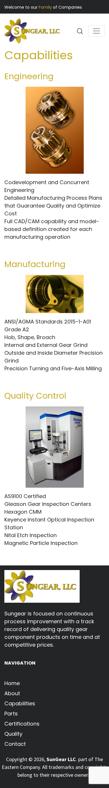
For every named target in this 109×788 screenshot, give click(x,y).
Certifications (22, 723)
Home (12, 683)
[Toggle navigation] (96, 31)
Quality (13, 733)
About (12, 693)
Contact (15, 744)
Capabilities (19, 703)
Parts (11, 713)
